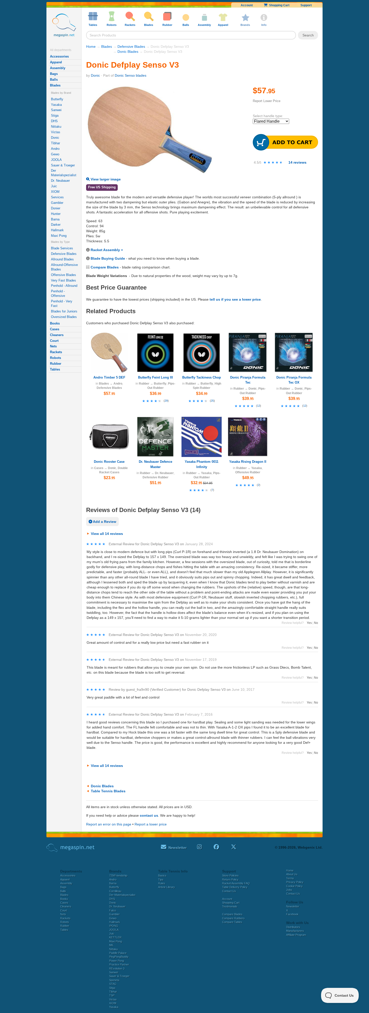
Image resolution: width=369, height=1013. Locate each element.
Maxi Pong (59, 236)
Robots (55, 358)
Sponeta (114, 980)
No (316, 623)
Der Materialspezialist (63, 173)
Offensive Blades (63, 275)
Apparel (56, 62)
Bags (54, 74)
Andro (55, 149)
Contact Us (229, 891)
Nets (53, 346)
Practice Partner (119, 964)
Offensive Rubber (247, 472)
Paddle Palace (118, 952)
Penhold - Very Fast (61, 303)
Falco (112, 910)
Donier (55, 208)
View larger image (105, 179)
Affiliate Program (296, 934)
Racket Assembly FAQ (236, 883)
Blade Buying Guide (108, 258)
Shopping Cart (278, 5)
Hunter (55, 214)
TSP (111, 995)
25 (212, 400)
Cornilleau (115, 891)
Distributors (293, 927)
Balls (54, 79)
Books (55, 323)
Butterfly (57, 99)
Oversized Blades (64, 317)
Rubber (55, 363)
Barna (55, 219)
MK (111, 945)
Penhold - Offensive (58, 293)
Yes (309, 623)
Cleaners (57, 335)
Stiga (54, 115)
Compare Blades (105, 267)
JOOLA (56, 160)
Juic (54, 186)
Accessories (59, 56)
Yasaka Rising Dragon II (247, 462)
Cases (54, 329)
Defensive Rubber (155, 477)
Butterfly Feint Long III (155, 377)
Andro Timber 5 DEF (109, 377)
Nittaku (56, 126)
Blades (55, 85)
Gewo (55, 154)
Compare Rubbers (233, 918)
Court (54, 341)
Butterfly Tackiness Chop (201, 377)
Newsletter (292, 906)
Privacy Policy (294, 882)
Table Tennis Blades (108, 791)
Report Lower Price (266, 101)
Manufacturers (295, 930)
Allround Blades (62, 259)
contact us (149, 815)
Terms (290, 878)
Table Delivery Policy (235, 887)
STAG (112, 983)
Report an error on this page (108, 824)
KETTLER (115, 937)
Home (91, 46)
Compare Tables (232, 922)
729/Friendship (118, 875)
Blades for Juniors (64, 311)
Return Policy (230, 879)
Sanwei (56, 110)
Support (306, 5)
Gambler (57, 203)
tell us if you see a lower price (235, 299)
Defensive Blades (64, 254)
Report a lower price (151, 824)
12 (258, 405)
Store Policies (230, 875)
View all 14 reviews (107, 534)
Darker (55, 224)
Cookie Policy (294, 886)
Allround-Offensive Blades (64, 267)
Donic (55, 138)
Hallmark (57, 230)
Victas (55, 132)
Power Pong (116, 960)
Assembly (57, 68)
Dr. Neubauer (60, 180)
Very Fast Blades (63, 280)
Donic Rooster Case (109, 462)
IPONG (113, 925)
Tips (160, 879)
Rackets (56, 352)
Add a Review (104, 522)
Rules (161, 883)
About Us (291, 874)
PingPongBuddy (119, 956)
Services (57, 197)
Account (247, 5)
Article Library (166, 887)
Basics (162, 875)
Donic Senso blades (130, 75)
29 (166, 400)
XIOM (55, 192)
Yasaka (56, 105)
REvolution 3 (117, 968)
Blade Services (62, 248)
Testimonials (229, 906)
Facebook (292, 914)
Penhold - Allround (64, 286)
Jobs (289, 889)
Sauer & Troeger (63, 165)
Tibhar (55, 143)
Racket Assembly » (107, 250)
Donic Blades (127, 52)
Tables (55, 369)
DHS (54, 121)
